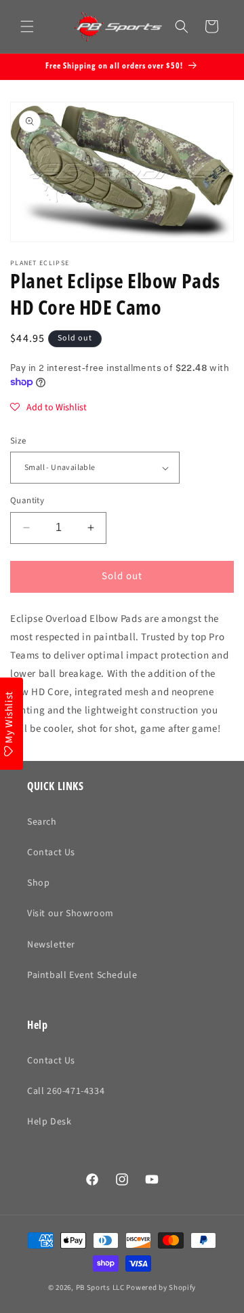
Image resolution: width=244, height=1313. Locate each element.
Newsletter (51, 945)
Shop (38, 883)
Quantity (27, 500)
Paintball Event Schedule (82, 975)
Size (18, 441)
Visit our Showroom (70, 913)
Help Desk (49, 1122)
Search (42, 822)
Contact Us (51, 852)
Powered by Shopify (161, 1287)
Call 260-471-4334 (65, 1091)
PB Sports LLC (100, 1287)
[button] (27, 26)
